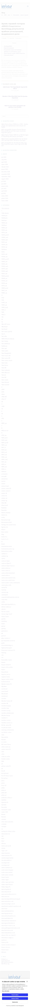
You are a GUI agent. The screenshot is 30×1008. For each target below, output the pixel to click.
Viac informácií (5, 991)
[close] (27, 981)
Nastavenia (15, 1002)
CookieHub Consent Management (17, 1005)
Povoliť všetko (15, 994)
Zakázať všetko (15, 998)
